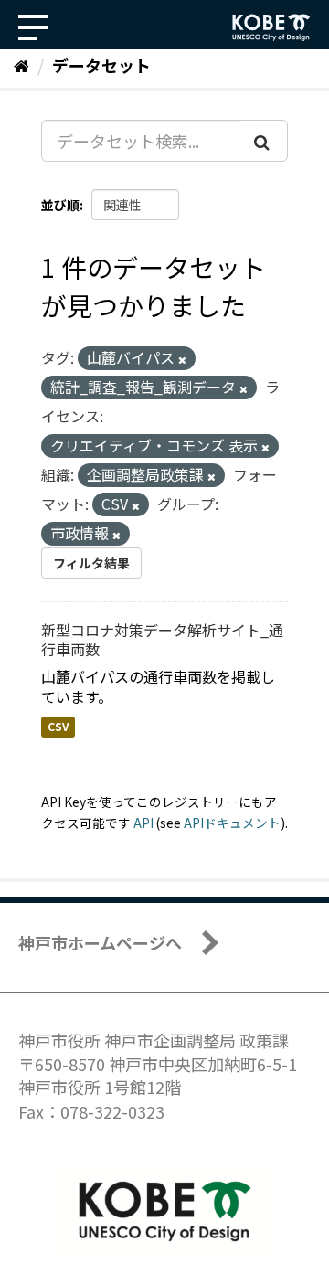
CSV (58, 726)
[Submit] (263, 141)
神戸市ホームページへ (100, 942)
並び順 (60, 205)
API (143, 822)
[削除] (182, 359)
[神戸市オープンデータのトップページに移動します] (271, 27)
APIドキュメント (232, 822)
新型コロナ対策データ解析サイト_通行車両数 (162, 639)
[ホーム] (21, 65)
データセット (101, 65)
